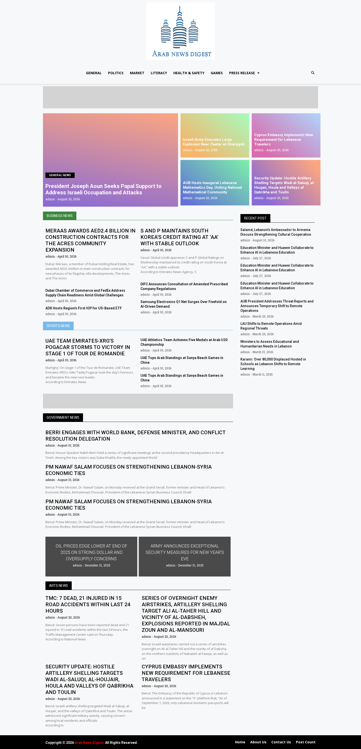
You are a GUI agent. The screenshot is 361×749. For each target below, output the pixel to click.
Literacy (159, 73)
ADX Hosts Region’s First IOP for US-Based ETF (83, 308)
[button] (313, 73)
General (94, 73)
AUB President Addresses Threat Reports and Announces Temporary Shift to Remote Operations (277, 306)
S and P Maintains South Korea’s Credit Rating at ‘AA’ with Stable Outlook (179, 237)
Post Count (306, 742)
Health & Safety (188, 73)
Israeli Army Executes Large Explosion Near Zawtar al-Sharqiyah (214, 141)
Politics (116, 73)
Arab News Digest (89, 743)
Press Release (242, 73)
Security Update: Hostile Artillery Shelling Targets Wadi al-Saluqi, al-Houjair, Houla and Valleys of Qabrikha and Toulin (284, 185)
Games (217, 73)
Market (137, 73)
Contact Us (281, 742)
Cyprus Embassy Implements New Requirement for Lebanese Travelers (283, 139)
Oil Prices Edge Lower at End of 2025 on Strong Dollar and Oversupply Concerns (91, 552)
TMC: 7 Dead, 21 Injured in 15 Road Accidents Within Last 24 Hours (87, 604)
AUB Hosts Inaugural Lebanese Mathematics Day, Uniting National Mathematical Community (212, 187)
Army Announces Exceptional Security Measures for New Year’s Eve (185, 552)
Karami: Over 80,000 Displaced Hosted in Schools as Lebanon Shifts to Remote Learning (273, 364)
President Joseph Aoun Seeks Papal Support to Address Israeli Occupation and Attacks (103, 189)
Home (240, 742)
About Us (258, 742)
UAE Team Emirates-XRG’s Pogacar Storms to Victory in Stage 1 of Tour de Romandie (87, 347)
